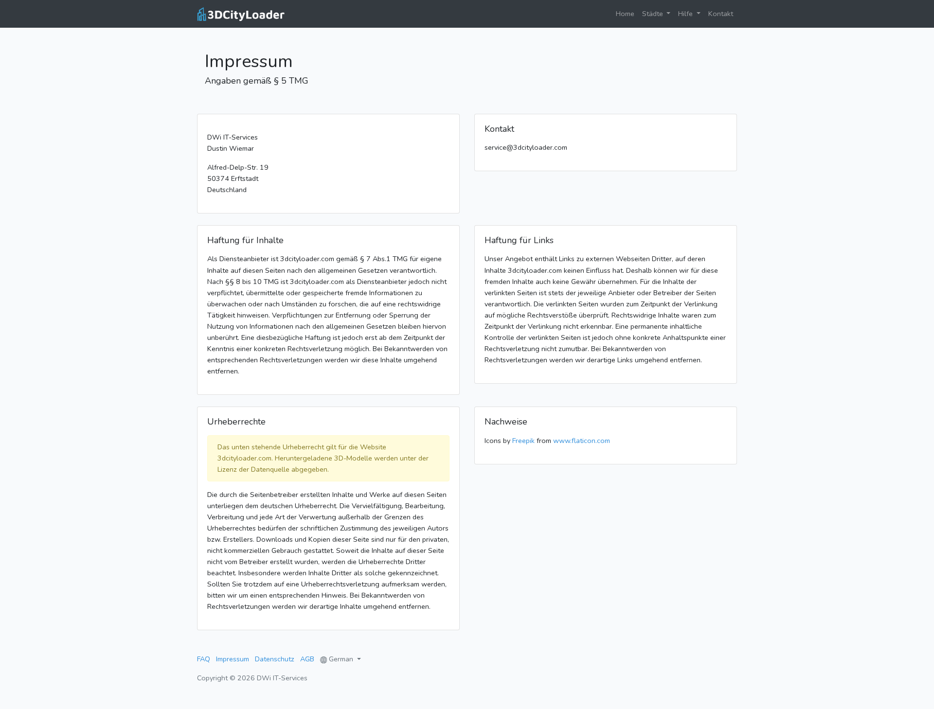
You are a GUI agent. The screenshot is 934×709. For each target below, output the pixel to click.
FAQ (203, 659)
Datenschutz (274, 659)
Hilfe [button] (686, 13)
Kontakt (720, 13)
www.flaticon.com (581, 440)
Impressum (232, 659)
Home (627, 13)
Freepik (523, 440)
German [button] (341, 659)
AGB (307, 659)
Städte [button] (653, 13)
